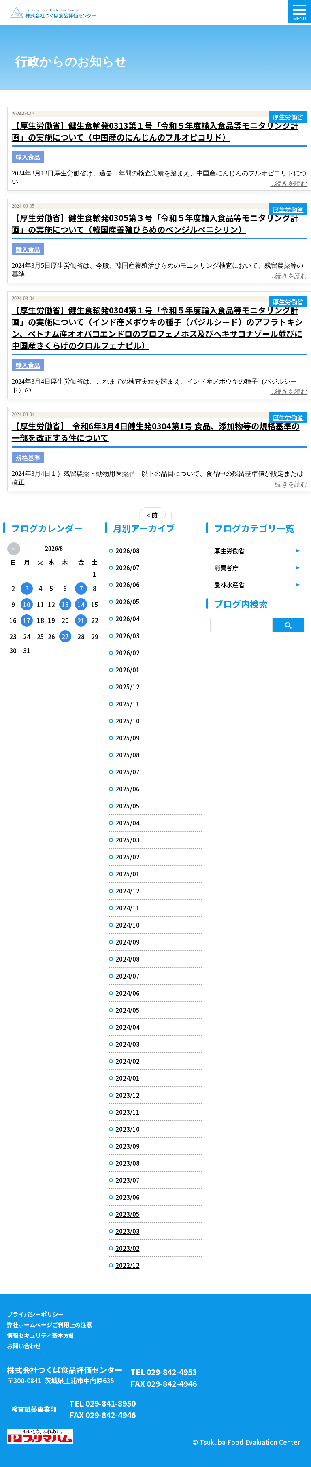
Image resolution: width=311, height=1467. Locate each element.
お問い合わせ (24, 1345)
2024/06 (127, 993)
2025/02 (127, 857)
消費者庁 (226, 567)
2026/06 (127, 584)
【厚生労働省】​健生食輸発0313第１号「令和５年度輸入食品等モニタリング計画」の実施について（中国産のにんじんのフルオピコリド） (155, 131)
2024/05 (127, 1010)
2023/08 (127, 1163)
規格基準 (28, 457)
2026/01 (127, 669)
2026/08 (127, 550)
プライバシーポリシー (35, 1314)
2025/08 (127, 755)
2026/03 (127, 635)
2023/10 (127, 1129)
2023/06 (127, 1197)
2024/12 (127, 891)
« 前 (152, 514)
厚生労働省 (288, 117)
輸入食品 (28, 157)
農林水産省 (229, 584)
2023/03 (127, 1231)
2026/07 (127, 567)
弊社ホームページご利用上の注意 (49, 1324)
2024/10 (127, 925)
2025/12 (127, 686)
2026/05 (127, 601)
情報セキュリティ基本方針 (41, 1335)
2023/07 (127, 1180)
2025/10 (127, 720)
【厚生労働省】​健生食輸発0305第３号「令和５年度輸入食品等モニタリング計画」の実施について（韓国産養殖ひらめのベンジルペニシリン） (155, 223)
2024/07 (127, 976)
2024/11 (127, 908)
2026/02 (127, 652)
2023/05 (127, 1214)
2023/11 (127, 1112)
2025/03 (127, 840)
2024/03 (127, 1044)
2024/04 (127, 1027)
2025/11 (127, 703)
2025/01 (127, 874)
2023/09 (127, 1146)
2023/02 (127, 1248)
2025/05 (127, 806)
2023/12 (127, 1095)
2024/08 (127, 959)
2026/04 (127, 618)
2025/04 (127, 823)
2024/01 (127, 1078)
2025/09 (127, 738)
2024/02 (127, 1061)
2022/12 (127, 1265)
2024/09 (127, 942)
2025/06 (127, 789)
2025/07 (127, 772)
